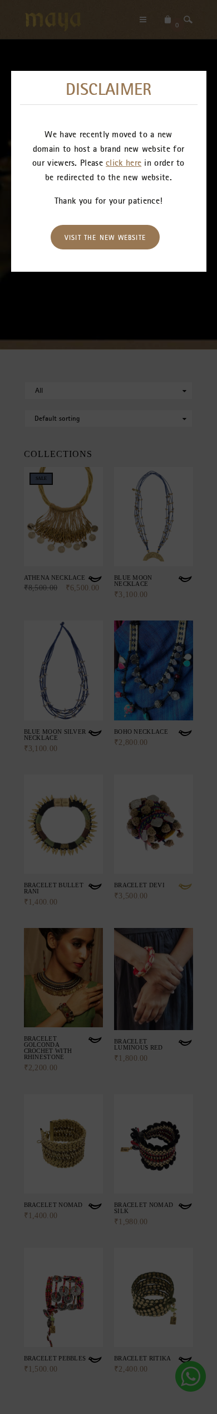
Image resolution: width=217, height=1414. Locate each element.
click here (123, 162)
